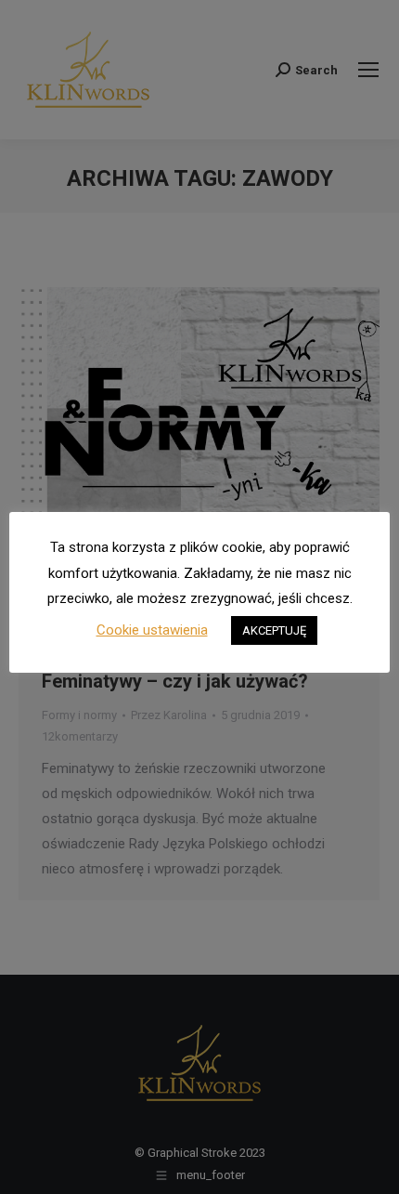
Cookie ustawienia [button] (152, 630)
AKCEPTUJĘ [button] (274, 630)
